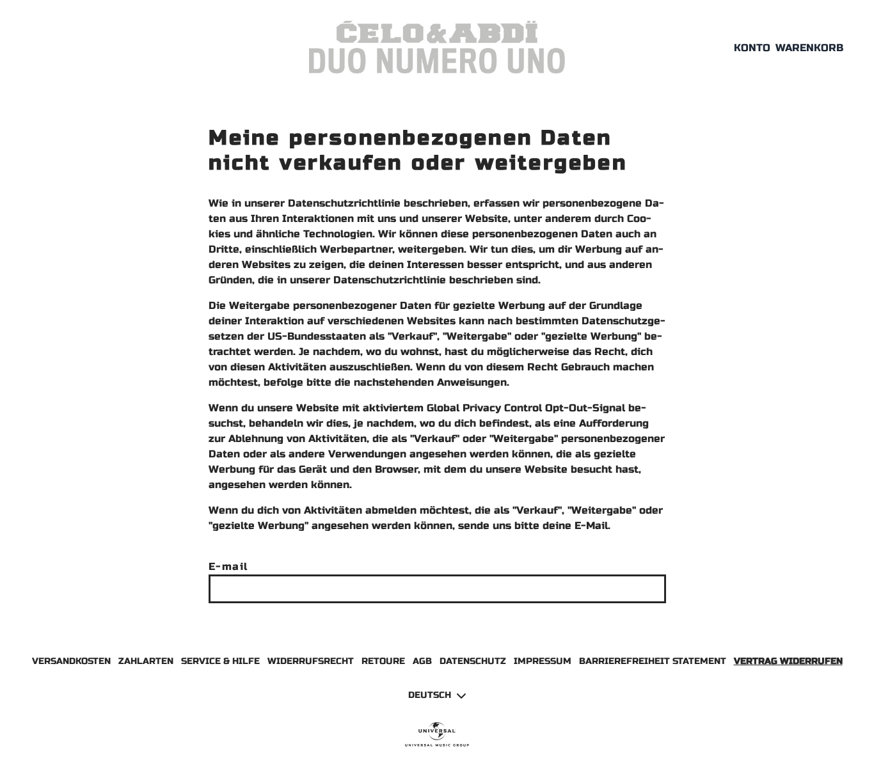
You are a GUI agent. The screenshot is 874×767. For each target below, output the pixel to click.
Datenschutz (473, 661)
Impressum (542, 661)
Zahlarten (145, 661)
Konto (752, 48)
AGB (422, 661)
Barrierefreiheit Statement (652, 661)
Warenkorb (809, 48)
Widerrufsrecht (310, 661)
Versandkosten (71, 661)
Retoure (383, 661)
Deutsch (429, 695)
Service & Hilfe (220, 661)
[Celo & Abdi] (437, 47)
